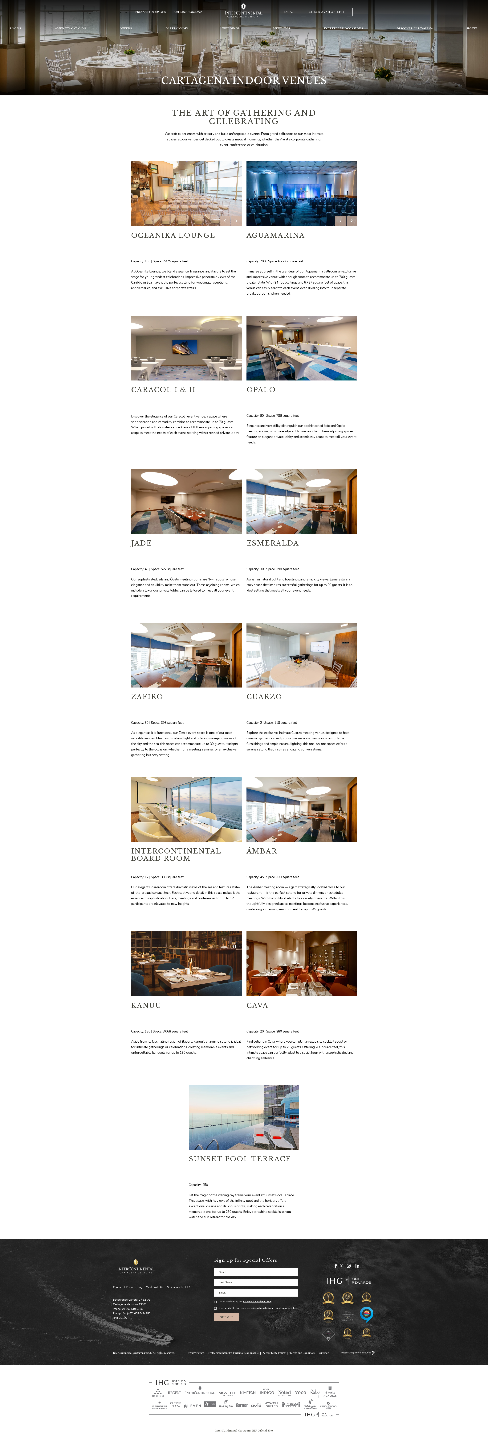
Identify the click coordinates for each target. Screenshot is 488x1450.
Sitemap (324, 1353)
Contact (118, 1287)
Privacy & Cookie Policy (257, 1301)
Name (222, 1272)
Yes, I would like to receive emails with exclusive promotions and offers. (258, 1308)
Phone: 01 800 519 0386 (150, 12)
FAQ (190, 1287)
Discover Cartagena (415, 28)
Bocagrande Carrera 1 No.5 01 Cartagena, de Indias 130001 (131, 1302)
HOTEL (472, 28)
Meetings (281, 28)
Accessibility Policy (274, 1353)
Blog (139, 1287)
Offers (126, 28)
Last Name (225, 1282)
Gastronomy (176, 28)
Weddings (231, 28)
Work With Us (154, 1287)
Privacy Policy (195, 1353)
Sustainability (175, 1287)
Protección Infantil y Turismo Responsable (233, 1353)
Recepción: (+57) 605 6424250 (131, 1313)
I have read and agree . (245, 1301)
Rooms (15, 28)
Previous (225, 221)
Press (129, 1287)
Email (222, 1292)
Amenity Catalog (70, 28)
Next (236, 221)
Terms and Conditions (302, 1353)
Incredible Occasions (343, 28)
